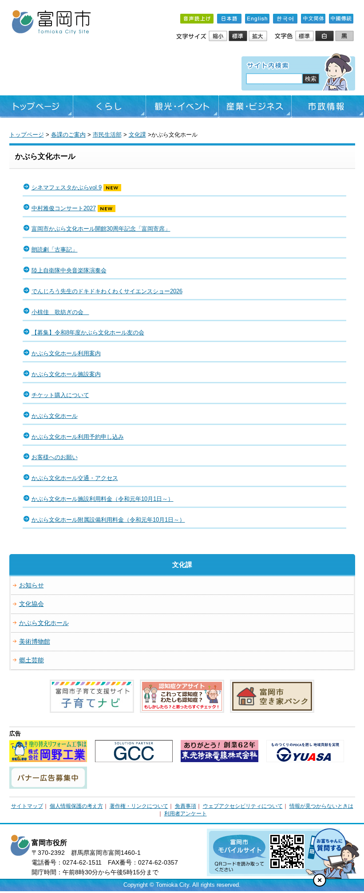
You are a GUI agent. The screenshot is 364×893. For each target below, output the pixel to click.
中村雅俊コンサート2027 (64, 208)
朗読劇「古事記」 (55, 249)
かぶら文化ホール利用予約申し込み (78, 436)
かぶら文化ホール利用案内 (66, 353)
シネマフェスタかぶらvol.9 (67, 187)
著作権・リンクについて (139, 806)
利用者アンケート (185, 813)
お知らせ (31, 585)
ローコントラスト (345, 36)
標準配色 (305, 36)
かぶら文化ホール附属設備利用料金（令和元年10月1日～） (108, 519)
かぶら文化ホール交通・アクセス (75, 478)
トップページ (36, 106)
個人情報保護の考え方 (76, 806)
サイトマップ (27, 806)
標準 (239, 36)
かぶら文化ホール (55, 416)
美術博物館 (34, 641)
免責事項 (185, 806)
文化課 (137, 134)
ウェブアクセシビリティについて (243, 806)
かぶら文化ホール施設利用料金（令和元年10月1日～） (103, 499)
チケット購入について (60, 395)
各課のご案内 (68, 134)
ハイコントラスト (325, 36)
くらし (109, 106)
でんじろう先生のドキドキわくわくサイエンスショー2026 (107, 291)
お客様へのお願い (55, 457)
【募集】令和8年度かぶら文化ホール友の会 (88, 332)
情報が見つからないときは (321, 806)
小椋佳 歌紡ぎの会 (60, 312)
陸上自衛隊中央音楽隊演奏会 (69, 270)
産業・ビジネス (255, 106)
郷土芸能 (31, 660)
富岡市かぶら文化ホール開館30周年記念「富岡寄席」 (101, 228)
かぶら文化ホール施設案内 (66, 374)
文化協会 (31, 603)
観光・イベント (182, 106)
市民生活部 (107, 134)
